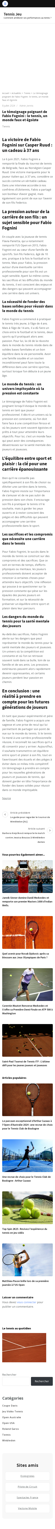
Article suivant (23, 835)
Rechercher (9, 1374)
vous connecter (26, 1302)
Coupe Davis (10, 1405)
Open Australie (11, 1417)
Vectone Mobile (27, 1508)
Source (6, 798)
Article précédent (30, 817)
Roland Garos (10, 1429)
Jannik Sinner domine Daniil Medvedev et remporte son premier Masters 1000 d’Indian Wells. (27, 901)
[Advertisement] (27, 52)
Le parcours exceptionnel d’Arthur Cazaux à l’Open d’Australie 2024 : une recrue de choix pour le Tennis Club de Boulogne (27, 1124)
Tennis (6, 126)
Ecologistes (27, 1476)
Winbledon (8, 1440)
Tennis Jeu (13, 14)
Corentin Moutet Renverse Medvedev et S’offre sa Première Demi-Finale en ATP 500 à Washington (27, 1009)
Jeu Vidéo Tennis (12, 1411)
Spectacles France (27, 1497)
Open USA (8, 1423)
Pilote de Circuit (27, 1486)
